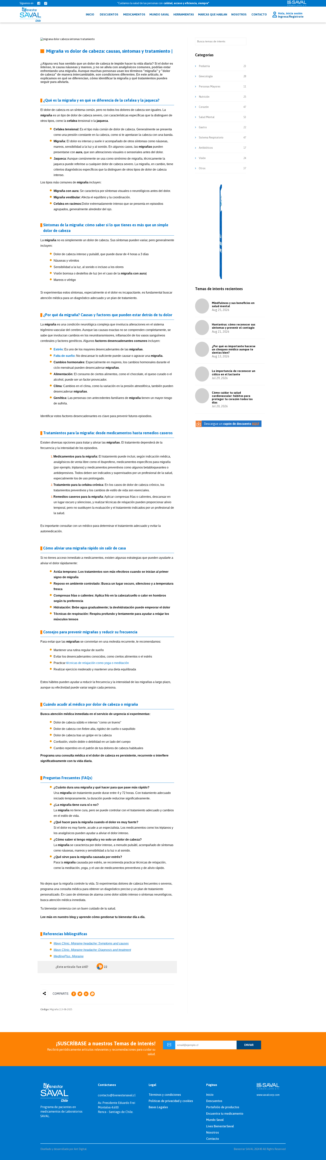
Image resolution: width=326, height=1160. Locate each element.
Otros (202, 168)
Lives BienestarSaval (220, 1126)
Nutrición (204, 96)
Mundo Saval (215, 1119)
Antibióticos (206, 147)
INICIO (90, 14)
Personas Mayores (209, 86)
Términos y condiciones (165, 1094)
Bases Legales (158, 1107)
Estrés (58, 349)
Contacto (259, 14)
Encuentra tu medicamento (224, 1113)
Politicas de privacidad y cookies (171, 1101)
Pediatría (204, 66)
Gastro (203, 127)
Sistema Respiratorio (211, 137)
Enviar (249, 1044)
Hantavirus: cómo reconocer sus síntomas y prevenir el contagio (233, 326)
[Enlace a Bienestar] (30, 14)
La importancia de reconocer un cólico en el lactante (233, 372)
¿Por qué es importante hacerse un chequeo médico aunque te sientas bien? (233, 349)
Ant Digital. (80, 1149)
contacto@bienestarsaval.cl (116, 1095)
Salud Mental (207, 117)
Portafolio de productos (222, 1107)
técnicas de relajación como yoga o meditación (97, 663)
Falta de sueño (64, 355)
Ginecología (206, 76)
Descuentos (214, 1101)
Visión (202, 158)
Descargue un (231, 423)
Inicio (210, 1094)
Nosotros (239, 14)
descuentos (109, 14)
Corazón (204, 106)
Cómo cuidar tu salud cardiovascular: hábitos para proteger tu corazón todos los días (232, 397)
